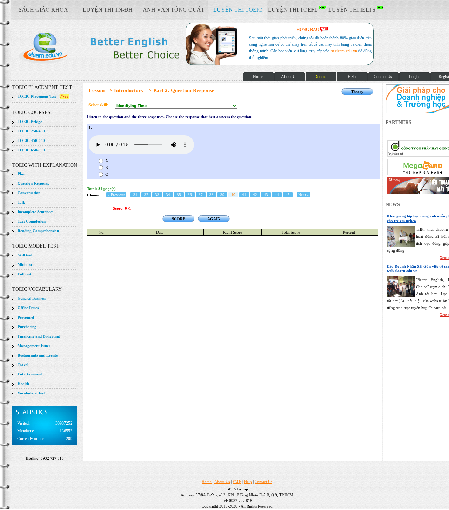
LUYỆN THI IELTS (352, 10)
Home (207, 481)
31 (135, 194)
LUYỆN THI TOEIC (237, 10)
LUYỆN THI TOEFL (293, 10)
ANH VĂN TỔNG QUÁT (174, 10)
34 (168, 194)
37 (201, 194)
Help (248, 481)
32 (146, 194)
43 (266, 194)
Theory (357, 92)
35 (179, 194)
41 (244, 194)
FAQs (237, 481)
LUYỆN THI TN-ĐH (108, 10)
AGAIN (213, 219)
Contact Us (263, 481)
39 (222, 194)
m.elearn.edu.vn (344, 50)
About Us (222, 481)
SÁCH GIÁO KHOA (43, 10)
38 (211, 194)
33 (157, 194)
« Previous (116, 194)
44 (277, 194)
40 (233, 194)
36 (190, 194)
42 (255, 194)
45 (288, 194)
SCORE (178, 219)
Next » (303, 194)
